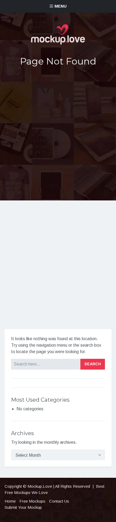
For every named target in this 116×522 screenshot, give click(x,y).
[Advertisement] (58, 133)
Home (10, 501)
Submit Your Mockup (23, 507)
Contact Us (59, 501)
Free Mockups (32, 501)
